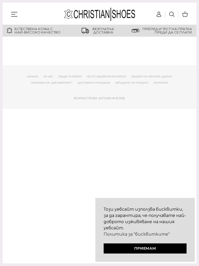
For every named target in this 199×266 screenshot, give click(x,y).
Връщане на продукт (132, 82)
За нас (48, 76)
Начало (32, 76)
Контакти (161, 82)
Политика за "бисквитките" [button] (137, 234)
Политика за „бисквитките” (52, 82)
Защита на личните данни (151, 76)
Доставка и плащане (94, 82)
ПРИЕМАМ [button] (145, 248)
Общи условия (70, 76)
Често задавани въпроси (106, 76)
